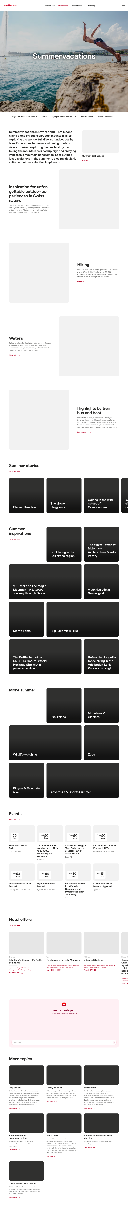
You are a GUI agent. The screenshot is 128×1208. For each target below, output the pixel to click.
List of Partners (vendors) (42, 145)
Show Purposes (41, 150)
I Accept (87, 150)
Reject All (72, 150)
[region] (64, 138)
